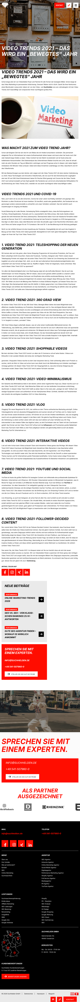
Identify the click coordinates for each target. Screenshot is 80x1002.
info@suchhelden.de (12, 833)
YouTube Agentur (47, 886)
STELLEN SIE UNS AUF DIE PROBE (23, 674)
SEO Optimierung (47, 920)
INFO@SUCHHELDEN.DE (17, 660)
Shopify (44, 898)
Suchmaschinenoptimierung (11, 898)
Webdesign (45, 906)
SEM (3, 917)
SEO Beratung (6, 909)
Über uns (5, 859)
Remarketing (6, 912)
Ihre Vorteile (6, 862)
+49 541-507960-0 (14, 666)
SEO (3, 870)
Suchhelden (48, 87)
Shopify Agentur (47, 875)
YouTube (67, 483)
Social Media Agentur (49, 867)
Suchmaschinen (7, 875)
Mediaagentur (46, 881)
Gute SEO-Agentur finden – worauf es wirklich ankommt (20, 634)
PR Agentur (45, 884)
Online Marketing (7, 873)
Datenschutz (28, 994)
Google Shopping (47, 912)
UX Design (45, 909)
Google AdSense (7, 922)
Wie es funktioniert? (8, 865)
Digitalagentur (46, 870)
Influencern (48, 425)
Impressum (40, 994)
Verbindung (31, 561)
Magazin (51, 994)
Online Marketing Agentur (50, 865)
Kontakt (59, 5)
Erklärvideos (6, 901)
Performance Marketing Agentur (53, 873)
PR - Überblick (46, 901)
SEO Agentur (46, 859)
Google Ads (5, 920)
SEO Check (45, 917)
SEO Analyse (46, 904)
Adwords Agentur (48, 862)
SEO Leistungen (7, 906)
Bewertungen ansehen (17, 976)
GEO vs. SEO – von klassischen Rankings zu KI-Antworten (19, 616)
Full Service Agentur (48, 878)
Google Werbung (47, 914)
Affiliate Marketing (8, 904)
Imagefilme (5, 914)
